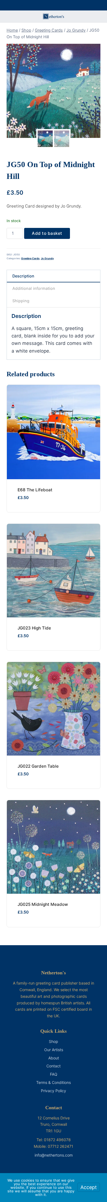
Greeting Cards (30, 258)
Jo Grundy (47, 258)
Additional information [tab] (33, 288)
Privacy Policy (53, 1090)
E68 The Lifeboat (35, 489)
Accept (88, 1187)
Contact (53, 1066)
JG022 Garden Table (38, 766)
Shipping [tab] (20, 300)
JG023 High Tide (34, 628)
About (53, 1058)
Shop (53, 1041)
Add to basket (47, 233)
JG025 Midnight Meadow (43, 904)
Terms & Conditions (53, 1082)
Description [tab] (23, 276)
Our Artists (53, 1049)
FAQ (53, 1074)
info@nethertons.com (54, 1155)
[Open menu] (98, 5)
